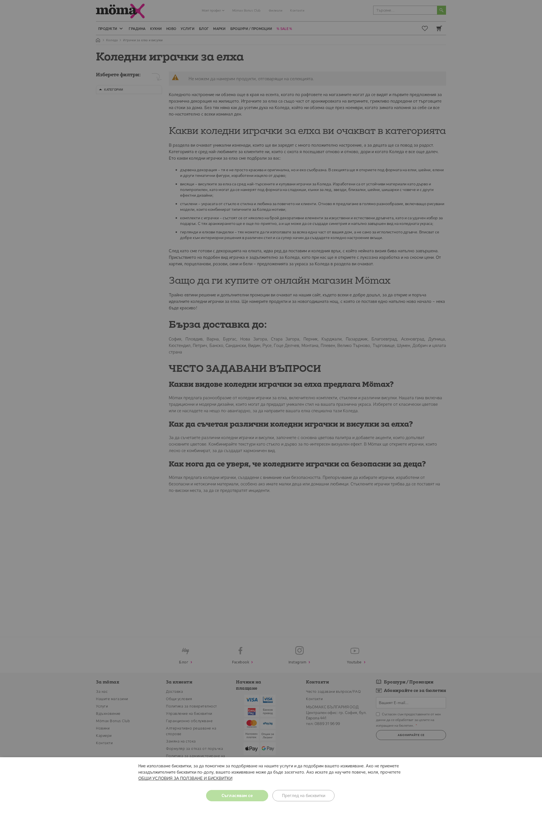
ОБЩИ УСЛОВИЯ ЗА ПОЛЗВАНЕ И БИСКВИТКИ (185, 778)
